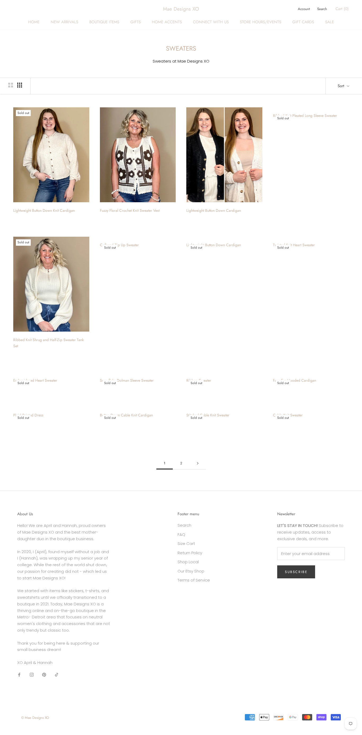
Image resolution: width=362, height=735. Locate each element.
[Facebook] (19, 674)
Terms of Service (194, 580)
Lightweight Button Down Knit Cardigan (44, 210)
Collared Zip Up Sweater (119, 245)
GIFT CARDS (303, 22)
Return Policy (190, 553)
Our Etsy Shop (191, 571)
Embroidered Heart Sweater (35, 380)
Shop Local (188, 562)
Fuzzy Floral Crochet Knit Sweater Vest (130, 210)
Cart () (342, 9)
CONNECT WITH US (211, 22)
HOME (33, 22)
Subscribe (296, 571)
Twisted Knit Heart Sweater (294, 245)
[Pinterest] (44, 674)
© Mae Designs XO (35, 717)
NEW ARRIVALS (64, 22)
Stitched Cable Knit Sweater (207, 415)
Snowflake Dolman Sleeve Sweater (127, 380)
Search (322, 8)
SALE (329, 22)
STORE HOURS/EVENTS (260, 22)
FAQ (181, 534)
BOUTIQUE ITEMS (104, 22)
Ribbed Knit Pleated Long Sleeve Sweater (305, 115)
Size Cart (186, 543)
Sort (342, 86)
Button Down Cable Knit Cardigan (126, 415)
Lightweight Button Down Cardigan (213, 210)
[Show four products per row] (19, 85)
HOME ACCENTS (167, 22)
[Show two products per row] (10, 85)
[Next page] (197, 463)
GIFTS (135, 22)
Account (304, 8)
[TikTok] (57, 674)
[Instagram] (32, 674)
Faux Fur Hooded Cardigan (294, 380)
